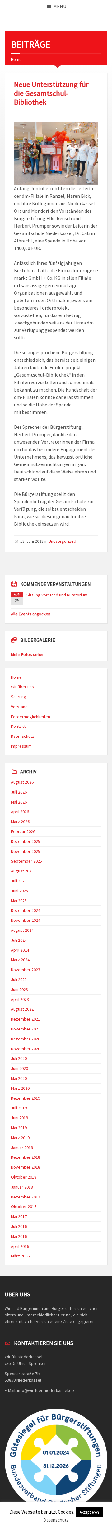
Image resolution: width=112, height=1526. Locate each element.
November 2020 (25, 1049)
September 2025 (26, 861)
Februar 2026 (23, 831)
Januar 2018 (22, 1187)
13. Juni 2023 (32, 541)
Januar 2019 (22, 1147)
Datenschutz (22, 736)
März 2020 (20, 1088)
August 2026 (22, 782)
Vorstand (19, 706)
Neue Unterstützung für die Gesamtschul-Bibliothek (51, 93)
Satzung (18, 697)
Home (16, 59)
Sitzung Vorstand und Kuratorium (56, 595)
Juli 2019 (19, 1108)
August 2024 (22, 930)
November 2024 (25, 920)
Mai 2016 (19, 1236)
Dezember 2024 (25, 910)
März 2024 (20, 959)
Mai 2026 (19, 802)
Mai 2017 (19, 1216)
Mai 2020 (19, 1078)
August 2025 (22, 871)
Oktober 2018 (23, 1177)
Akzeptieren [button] (89, 1512)
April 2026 (20, 811)
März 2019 (20, 1137)
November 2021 (25, 1029)
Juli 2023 (19, 979)
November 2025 (25, 851)
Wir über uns (22, 687)
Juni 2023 (19, 989)
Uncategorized (62, 541)
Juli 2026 (19, 792)
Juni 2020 (19, 1068)
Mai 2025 (19, 900)
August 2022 (22, 1009)
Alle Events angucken (30, 614)
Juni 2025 (19, 891)
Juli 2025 (19, 881)
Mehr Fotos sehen (27, 654)
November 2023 (25, 969)
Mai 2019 (19, 1127)
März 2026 (20, 821)
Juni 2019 (19, 1118)
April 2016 (20, 1246)
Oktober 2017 (23, 1206)
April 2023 (20, 999)
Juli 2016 (19, 1226)
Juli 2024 (19, 940)
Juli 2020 (19, 1058)
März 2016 (20, 1256)
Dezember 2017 (25, 1197)
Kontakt (18, 726)
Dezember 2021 (25, 1019)
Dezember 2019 (25, 1098)
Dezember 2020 (25, 1039)
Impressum (21, 746)
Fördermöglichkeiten (30, 716)
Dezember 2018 (25, 1157)
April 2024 (20, 950)
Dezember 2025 (25, 841)
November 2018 (25, 1167)
